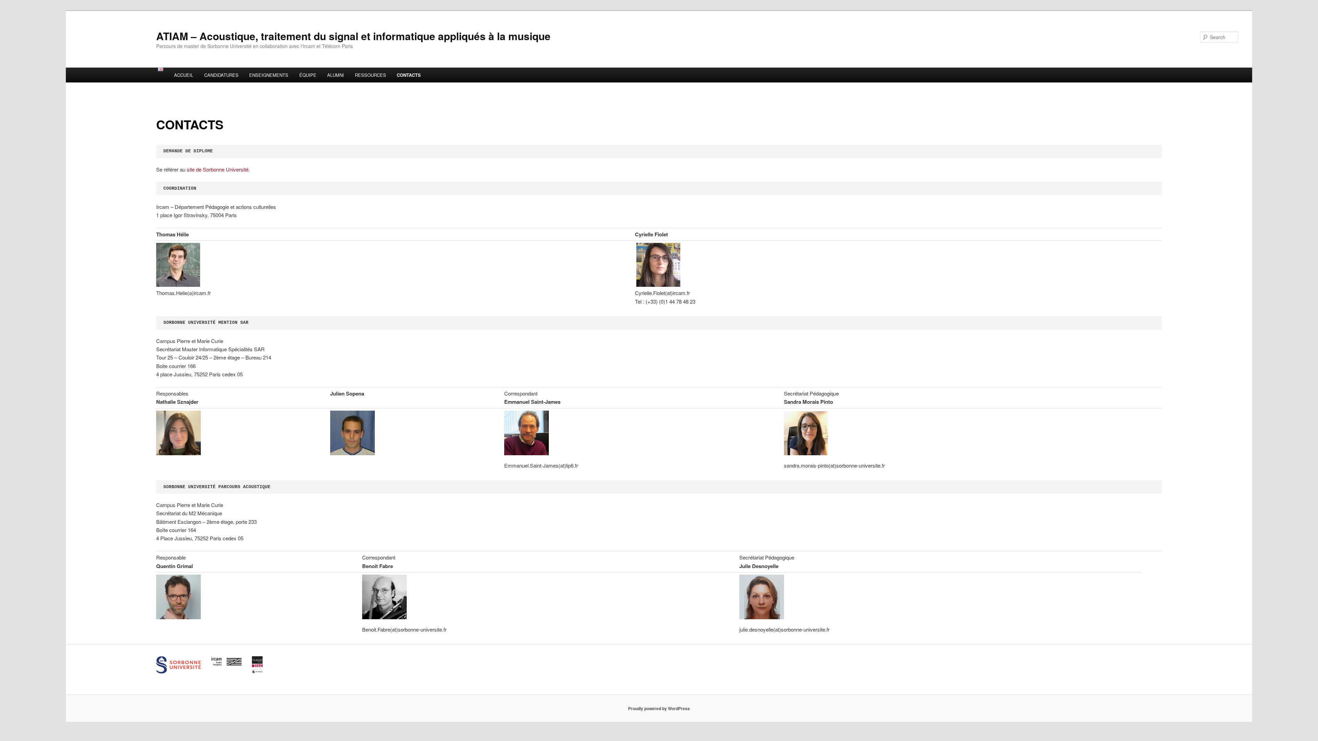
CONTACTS (409, 75)
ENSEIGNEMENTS (268, 75)
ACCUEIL (183, 75)
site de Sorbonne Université (217, 169)
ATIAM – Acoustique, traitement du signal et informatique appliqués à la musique (353, 35)
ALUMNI (335, 75)
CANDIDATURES (221, 75)
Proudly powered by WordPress (659, 708)
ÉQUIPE (307, 75)
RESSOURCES (370, 75)
